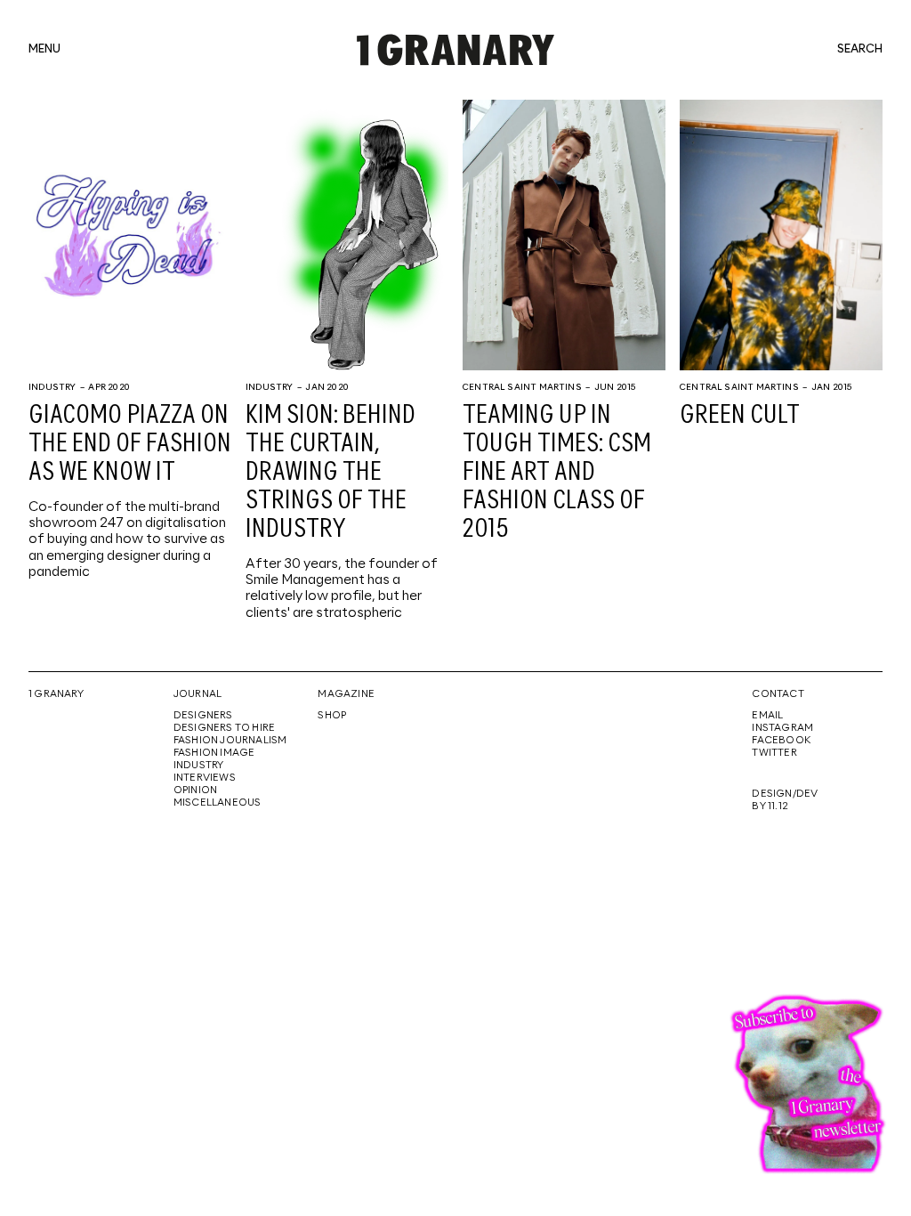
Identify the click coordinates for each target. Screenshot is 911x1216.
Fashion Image (214, 753)
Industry (52, 387)
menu (44, 50)
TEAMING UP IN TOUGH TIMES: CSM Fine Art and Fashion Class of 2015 (557, 472)
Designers (203, 715)
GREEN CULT (740, 415)
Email (767, 715)
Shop (332, 715)
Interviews (204, 778)
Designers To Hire (224, 728)
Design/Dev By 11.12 (785, 800)
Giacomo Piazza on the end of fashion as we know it (129, 444)
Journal (197, 694)
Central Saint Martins (522, 387)
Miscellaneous (217, 803)
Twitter (774, 753)
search (860, 50)
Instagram (782, 728)
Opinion (195, 790)
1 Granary (56, 694)
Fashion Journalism (230, 740)
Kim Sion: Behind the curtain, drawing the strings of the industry (330, 472)
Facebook (781, 740)
